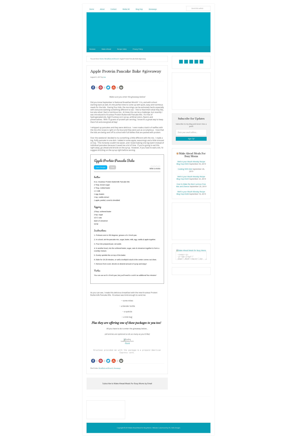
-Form (127, 343)
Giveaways (117, 368)
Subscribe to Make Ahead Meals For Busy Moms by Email (127, 383)
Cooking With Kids (185, 169)
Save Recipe (100, 167)
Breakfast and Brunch (106, 368)
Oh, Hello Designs (174, 428)
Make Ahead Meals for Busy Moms (140, 428)
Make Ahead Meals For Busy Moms (148, 29)
